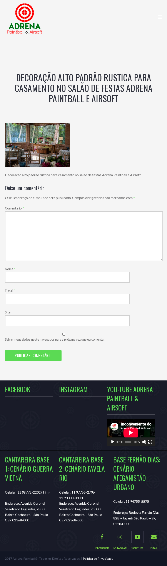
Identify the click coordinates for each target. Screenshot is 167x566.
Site (7, 312)
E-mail (10, 291)
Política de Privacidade (98, 558)
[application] (131, 432)
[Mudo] (144, 442)
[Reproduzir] (112, 442)
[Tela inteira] (150, 442)
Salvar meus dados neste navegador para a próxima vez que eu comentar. (55, 339)
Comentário (14, 208)
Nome (10, 269)
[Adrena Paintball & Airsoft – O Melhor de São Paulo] (24, 21)
